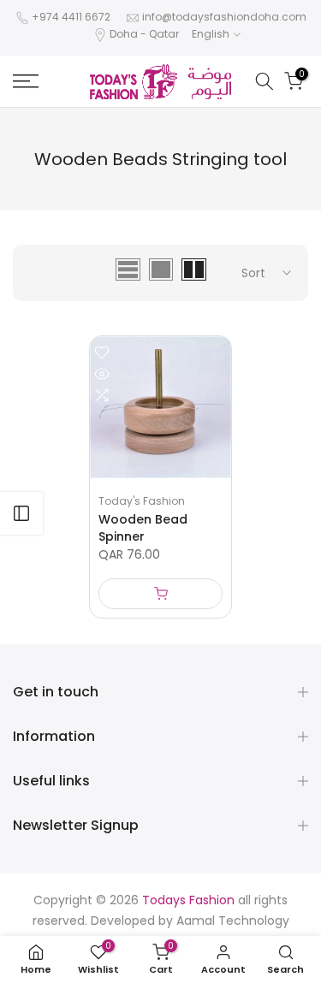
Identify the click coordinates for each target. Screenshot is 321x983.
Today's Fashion (141, 501)
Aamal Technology (232, 920)
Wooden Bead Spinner (142, 528)
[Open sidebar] (21, 513)
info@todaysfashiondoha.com (224, 16)
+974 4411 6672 (71, 16)
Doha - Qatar (144, 34)
